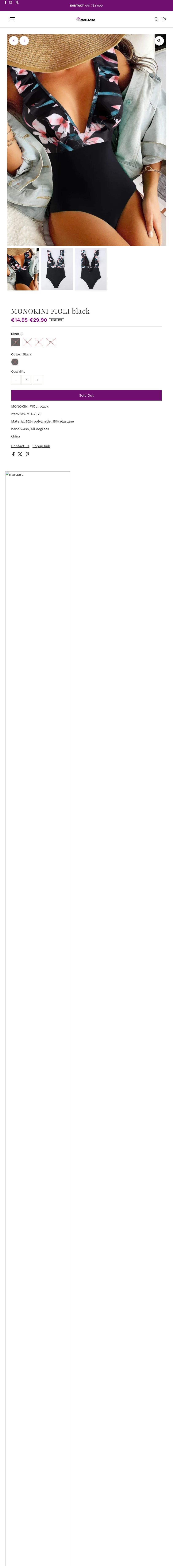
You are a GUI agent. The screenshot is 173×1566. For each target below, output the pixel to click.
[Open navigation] (26, 19)
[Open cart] (164, 19)
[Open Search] (156, 19)
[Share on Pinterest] (27, 455)
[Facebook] (5, 6)
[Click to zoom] (159, 41)
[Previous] (14, 40)
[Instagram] (10, 6)
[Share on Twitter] (21, 455)
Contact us (20, 446)
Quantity (18, 371)
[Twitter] (17, 6)
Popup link (41, 446)
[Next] (24, 40)
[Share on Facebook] (14, 455)
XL (51, 342)
